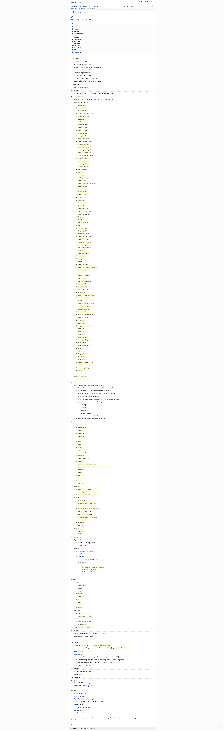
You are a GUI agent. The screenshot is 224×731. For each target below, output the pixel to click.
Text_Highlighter (79, 699)
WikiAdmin (92, 728)
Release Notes (93, 20)
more (131, 6)
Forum (90, 6)
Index (80, 6)
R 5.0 (87, 8)
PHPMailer (77, 686)
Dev (79, 8)
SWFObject (78, 710)
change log (76, 724)
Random (97, 6)
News (85, 6)
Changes (74, 6)
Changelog (87, 683)
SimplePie (77, 683)
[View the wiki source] (127, 6)
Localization (78, 654)
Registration (148, 2)
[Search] (151, 6)
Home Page (74, 8)
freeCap (77, 713)
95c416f (81, 20)
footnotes (81, 557)
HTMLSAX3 (77, 696)
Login (140, 2)
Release (83, 8)
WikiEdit (77, 705)
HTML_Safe (78, 693)
